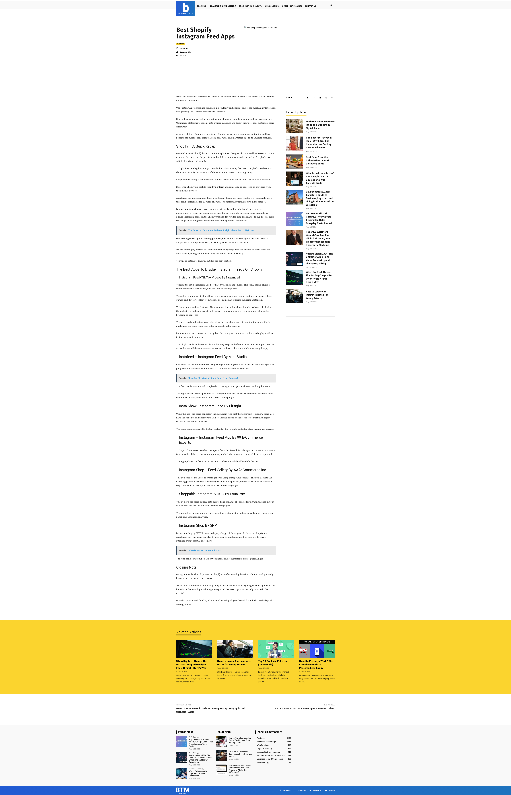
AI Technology (194, 737)
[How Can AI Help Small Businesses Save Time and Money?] (221, 755)
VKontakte (317, 790)
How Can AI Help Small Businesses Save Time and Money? (240, 754)
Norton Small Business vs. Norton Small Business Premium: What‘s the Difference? (240, 769)
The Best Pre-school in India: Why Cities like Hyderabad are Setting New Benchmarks (319, 142)
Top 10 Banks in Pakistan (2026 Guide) (273, 662)
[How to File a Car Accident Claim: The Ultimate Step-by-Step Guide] (221, 741)
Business (180, 44)
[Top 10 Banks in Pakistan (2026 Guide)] (276, 649)
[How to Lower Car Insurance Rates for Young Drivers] (294, 296)
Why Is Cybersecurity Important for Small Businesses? (198, 773)
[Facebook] (307, 97)
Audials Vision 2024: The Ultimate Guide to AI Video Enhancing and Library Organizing (319, 258)
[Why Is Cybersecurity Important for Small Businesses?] (181, 773)
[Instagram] (295, 790)
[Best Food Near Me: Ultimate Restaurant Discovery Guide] (294, 161)
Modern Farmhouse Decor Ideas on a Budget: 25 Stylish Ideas (320, 125)
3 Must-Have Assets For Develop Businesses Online (305, 708)
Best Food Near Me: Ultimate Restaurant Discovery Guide (317, 160)
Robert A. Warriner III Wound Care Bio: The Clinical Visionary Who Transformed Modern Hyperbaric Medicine (318, 238)
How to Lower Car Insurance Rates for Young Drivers (317, 295)
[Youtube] (326, 790)
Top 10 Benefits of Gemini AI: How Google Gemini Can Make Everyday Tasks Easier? (319, 218)
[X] (313, 97)
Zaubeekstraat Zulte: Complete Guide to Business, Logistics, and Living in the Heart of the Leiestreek (320, 198)
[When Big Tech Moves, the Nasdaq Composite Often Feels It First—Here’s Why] (294, 277)
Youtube (331, 790)
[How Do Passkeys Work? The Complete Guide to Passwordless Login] (317, 649)
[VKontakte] (310, 790)
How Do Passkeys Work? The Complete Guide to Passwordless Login (316, 664)
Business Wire (185, 52)
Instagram (302, 790)
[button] (331, 5)
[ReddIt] (326, 97)
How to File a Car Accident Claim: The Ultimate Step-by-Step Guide (240, 740)
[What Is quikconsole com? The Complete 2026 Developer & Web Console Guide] (294, 179)
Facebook (287, 790)
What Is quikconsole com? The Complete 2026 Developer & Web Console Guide (320, 178)
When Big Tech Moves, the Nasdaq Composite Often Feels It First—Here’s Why (319, 276)
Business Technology (196, 768)
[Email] (332, 97)
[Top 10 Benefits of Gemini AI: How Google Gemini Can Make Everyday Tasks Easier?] (294, 219)
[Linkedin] (320, 97)
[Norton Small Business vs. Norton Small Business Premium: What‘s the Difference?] (221, 769)
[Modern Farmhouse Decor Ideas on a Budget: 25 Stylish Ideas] (294, 126)
